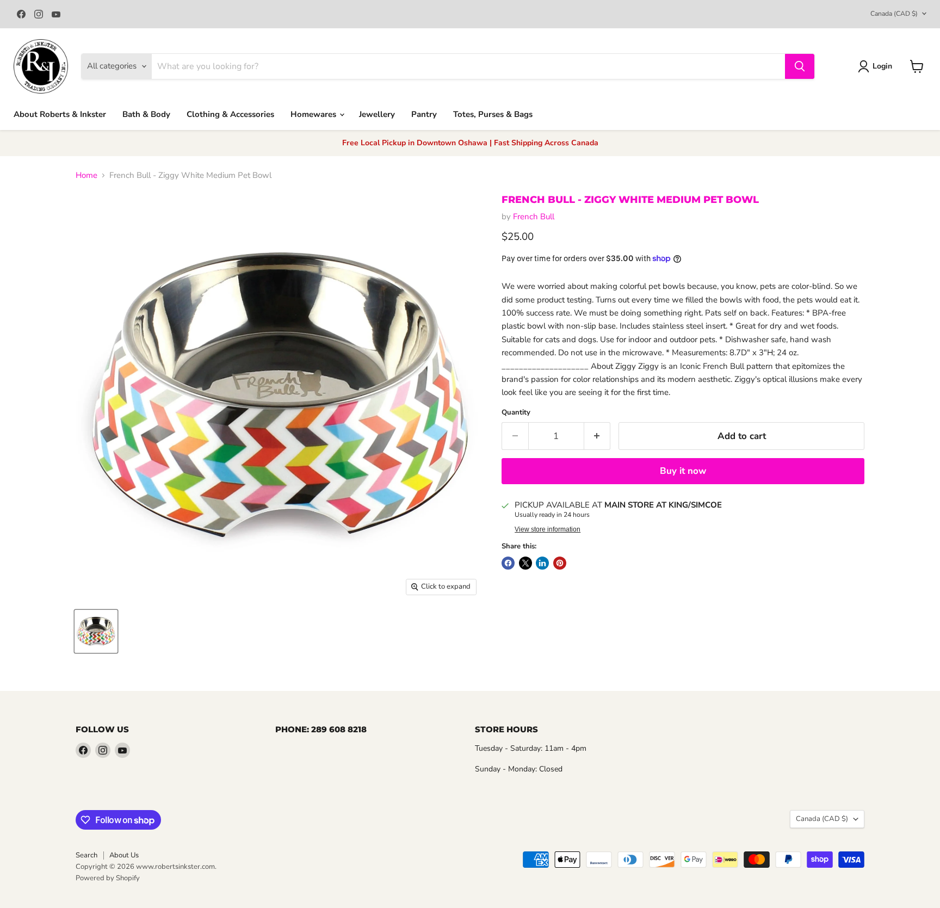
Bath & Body (146, 114)
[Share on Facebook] (508, 563)
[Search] (799, 66)
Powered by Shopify (108, 878)
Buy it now (683, 471)
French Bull (533, 216)
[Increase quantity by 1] (597, 436)
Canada (894, 13)
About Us (124, 855)
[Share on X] (525, 563)
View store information (547, 529)
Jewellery (377, 114)
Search (86, 855)
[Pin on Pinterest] (559, 563)
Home (86, 175)
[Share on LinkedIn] (542, 563)
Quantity (516, 413)
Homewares (314, 114)
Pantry (424, 114)
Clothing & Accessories (230, 114)
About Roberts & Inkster (60, 114)
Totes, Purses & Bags (493, 114)
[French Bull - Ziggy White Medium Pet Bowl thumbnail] (96, 631)
